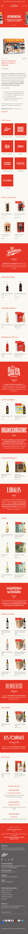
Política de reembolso (7, 894)
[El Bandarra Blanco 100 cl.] (7, 317)
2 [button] (14, 25)
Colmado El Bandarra (10, 928)
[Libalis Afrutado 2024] (7, 567)
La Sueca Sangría (7, 154)
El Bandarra (4, 58)
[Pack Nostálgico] (7, 227)
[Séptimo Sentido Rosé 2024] (7, 645)
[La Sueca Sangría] (7, 146)
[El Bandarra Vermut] (7, 129)
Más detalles (4, 111)
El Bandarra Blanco (8, 308)
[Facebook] (5, 859)
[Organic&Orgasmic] (21, 129)
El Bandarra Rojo (8, 277)
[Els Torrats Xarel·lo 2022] (7, 766)
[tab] (14, 92)
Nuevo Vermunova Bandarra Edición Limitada (8, 63)
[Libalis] (21, 146)
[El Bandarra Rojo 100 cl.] (21, 286)
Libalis (20, 154)
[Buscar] (22, 6)
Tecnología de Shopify (20, 928)
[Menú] (2, 5)
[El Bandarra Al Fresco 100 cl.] (7, 346)
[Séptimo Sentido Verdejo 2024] (7, 665)
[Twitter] (2, 859)
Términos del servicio (6, 890)
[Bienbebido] (21, 163)
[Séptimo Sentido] (7, 163)
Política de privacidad (6, 897)
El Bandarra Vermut (7, 137)
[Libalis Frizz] (7, 547)
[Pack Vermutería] (21, 227)
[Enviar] (26, 912)
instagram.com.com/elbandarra (9, 877)
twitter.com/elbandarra (7, 881)
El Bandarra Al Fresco (9, 337)
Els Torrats (7, 188)
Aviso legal (4, 899)
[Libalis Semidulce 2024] (7, 527)
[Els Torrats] (7, 180)
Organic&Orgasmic (20, 137)
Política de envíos (5, 892)
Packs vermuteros (8, 197)
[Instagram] (9, 859)
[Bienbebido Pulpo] (7, 717)
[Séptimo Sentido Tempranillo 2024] (7, 623)
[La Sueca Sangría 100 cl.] (7, 409)
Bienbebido (21, 171)
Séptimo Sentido (7, 171)
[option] (14, 13)
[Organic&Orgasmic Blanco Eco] (7, 467)
